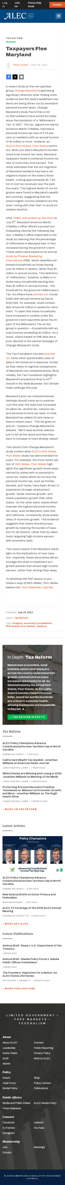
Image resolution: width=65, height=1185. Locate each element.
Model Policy (10, 1088)
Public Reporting (43, 1048)
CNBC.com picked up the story (33, 218)
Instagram (8, 1133)
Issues (6, 1077)
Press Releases (11, 1108)
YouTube (39, 1127)
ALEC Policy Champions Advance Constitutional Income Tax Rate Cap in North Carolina (31, 746)
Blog (37, 1077)
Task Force (9, 1083)
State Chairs (9, 1053)
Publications (41, 1088)
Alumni (6, 1063)
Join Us (17, 5)
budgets (18, 623)
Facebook (8, 1122)
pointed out (40, 294)
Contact (39, 1042)
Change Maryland (26, 90)
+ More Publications (18, 988)
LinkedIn (39, 1122)
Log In (4, 5)
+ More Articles (15, 924)
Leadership (9, 1048)
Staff (5, 1058)
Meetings (39, 1147)
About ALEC (9, 1042)
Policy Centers (42, 1083)
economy (29, 623)
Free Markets (44, 623)
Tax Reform (21, 618)
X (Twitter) (8, 1127)
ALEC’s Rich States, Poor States (27, 145)
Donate (57, 4)
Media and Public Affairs (16, 1103)
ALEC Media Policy (45, 1103)
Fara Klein (20, 65)
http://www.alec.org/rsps (37, 587)
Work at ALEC (42, 1058)
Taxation (41, 626)
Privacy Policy (42, 1053)
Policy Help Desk (34, 5)
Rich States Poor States (20, 626)
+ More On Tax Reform (19, 809)
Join (4, 1147)
